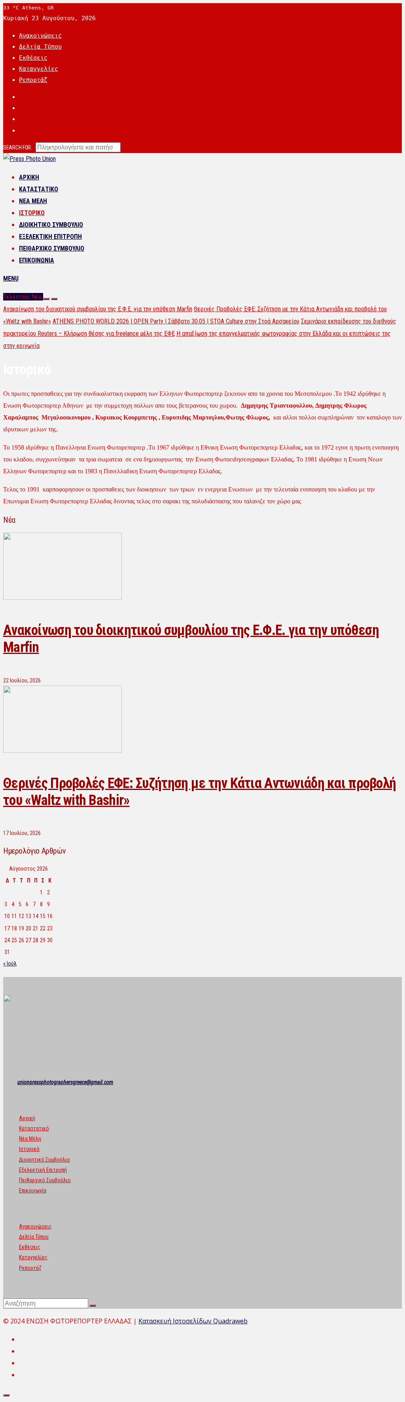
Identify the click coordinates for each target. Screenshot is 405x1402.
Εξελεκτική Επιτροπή (50, 236)
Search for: (17, 147)
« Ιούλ (10, 963)
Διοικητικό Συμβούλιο (51, 225)
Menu (11, 278)
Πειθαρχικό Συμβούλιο (51, 248)
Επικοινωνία (36, 260)
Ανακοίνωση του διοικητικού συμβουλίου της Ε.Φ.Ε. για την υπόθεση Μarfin (97, 309)
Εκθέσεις (33, 57)
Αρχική (29, 177)
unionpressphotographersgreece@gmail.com (65, 1082)
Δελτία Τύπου (40, 46)
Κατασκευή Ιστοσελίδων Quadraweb (193, 1321)
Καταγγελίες (38, 68)
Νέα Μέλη (33, 201)
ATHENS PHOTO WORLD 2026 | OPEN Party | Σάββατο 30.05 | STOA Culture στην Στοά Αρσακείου (176, 321)
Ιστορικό (32, 213)
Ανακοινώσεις (40, 35)
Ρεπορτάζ (33, 79)
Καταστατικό (38, 189)
